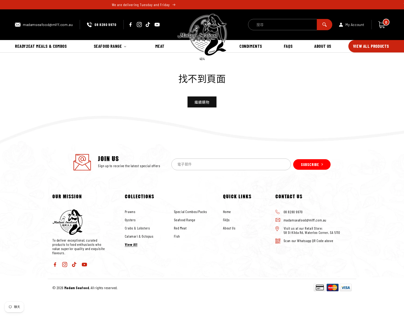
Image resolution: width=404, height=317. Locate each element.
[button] (111, 46)
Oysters (130, 219)
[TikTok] (148, 24)
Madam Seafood (76, 287)
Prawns (130, 211)
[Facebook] (130, 24)
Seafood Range (184, 219)
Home (227, 211)
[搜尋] (324, 24)
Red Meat (180, 228)
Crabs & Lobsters (137, 228)
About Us (229, 228)
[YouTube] (157, 24)
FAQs (226, 219)
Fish (177, 236)
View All (131, 244)
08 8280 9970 (105, 24)
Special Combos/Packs (190, 211)
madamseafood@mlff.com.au (48, 24)
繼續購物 (202, 102)
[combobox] (290, 24)
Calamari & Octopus (139, 236)
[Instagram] (139, 24)
